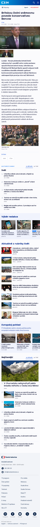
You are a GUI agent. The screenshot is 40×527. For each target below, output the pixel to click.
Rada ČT (23, 493)
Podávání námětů (26, 500)
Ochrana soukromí (13, 523)
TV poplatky (5, 485)
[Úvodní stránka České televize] (9, 457)
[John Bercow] (20, 135)
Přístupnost (23, 523)
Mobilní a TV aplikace (8, 504)
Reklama (23, 482)
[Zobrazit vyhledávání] (34, 2)
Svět (4, 158)
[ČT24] (5, 2)
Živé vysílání (5, 482)
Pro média (24, 478)
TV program (5, 478)
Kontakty (24, 508)
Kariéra (23, 497)
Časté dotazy (25, 504)
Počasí (3, 497)
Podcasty (4, 493)
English (3, 523)
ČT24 (2, 22)
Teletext (4, 489)
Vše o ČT (4, 508)
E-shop (3, 500)
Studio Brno (24, 485)
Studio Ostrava (25, 489)
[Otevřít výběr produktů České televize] (38, 2)
